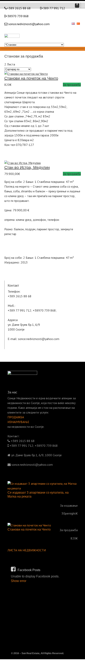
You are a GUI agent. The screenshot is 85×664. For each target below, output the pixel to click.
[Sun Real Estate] (12, 33)
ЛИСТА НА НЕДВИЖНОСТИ (27, 550)
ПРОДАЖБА (16, 417)
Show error (18, 581)
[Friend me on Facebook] (77, 5)
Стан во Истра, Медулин (27, 167)
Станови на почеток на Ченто (31, 78)
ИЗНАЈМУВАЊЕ (18, 422)
